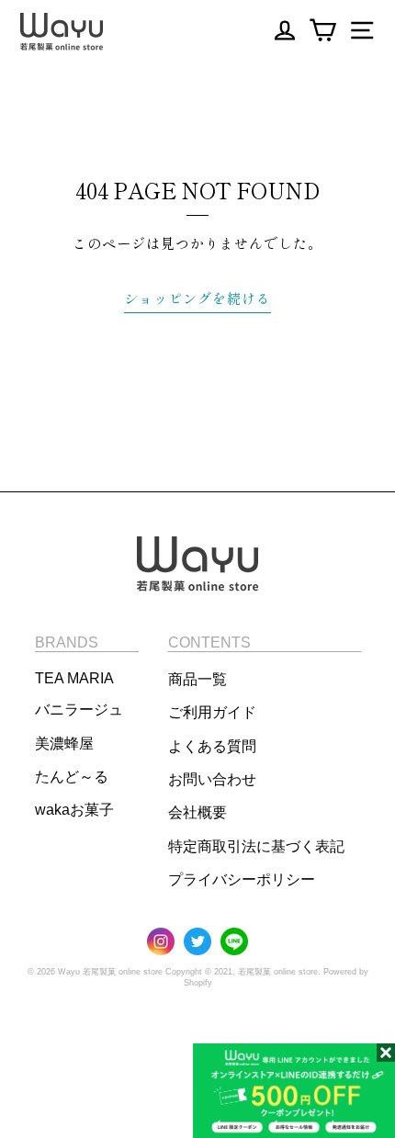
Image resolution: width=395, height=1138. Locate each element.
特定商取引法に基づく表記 (256, 846)
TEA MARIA (74, 678)
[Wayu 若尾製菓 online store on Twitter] (197, 943)
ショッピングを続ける (197, 297)
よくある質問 (212, 746)
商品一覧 (197, 679)
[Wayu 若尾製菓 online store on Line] (234, 943)
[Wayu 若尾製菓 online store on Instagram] (161, 943)
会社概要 (197, 812)
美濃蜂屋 (64, 743)
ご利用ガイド (212, 712)
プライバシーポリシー (241, 879)
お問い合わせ (212, 779)
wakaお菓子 (74, 809)
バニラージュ (79, 709)
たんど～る (71, 776)
